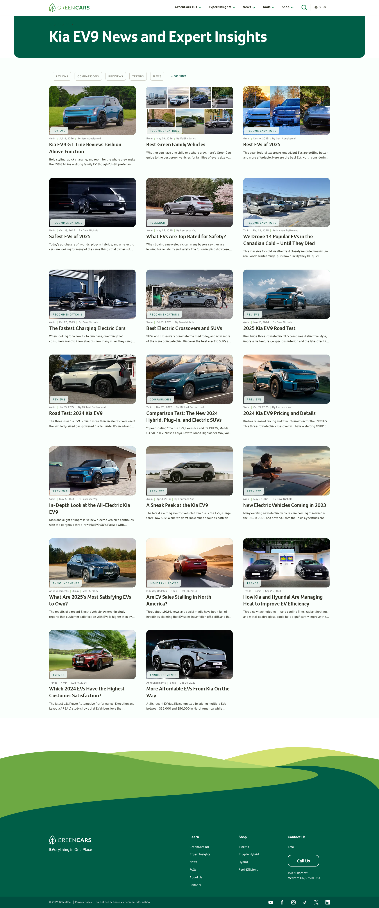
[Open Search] (304, 7)
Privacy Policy (83, 902)
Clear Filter (178, 76)
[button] (188, 7)
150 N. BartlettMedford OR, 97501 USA (304, 875)
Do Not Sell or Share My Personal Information (123, 902)
